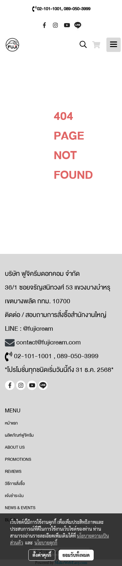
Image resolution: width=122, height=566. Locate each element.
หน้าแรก (11, 423)
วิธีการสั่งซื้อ (15, 483)
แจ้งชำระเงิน (14, 495)
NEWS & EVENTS (20, 507)
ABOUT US (15, 447)
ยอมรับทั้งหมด (76, 555)
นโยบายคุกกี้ (45, 542)
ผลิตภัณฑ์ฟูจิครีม (19, 435)
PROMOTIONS (18, 459)
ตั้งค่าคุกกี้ (42, 555)
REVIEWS (13, 471)
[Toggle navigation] (113, 45)
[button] (81, 45)
